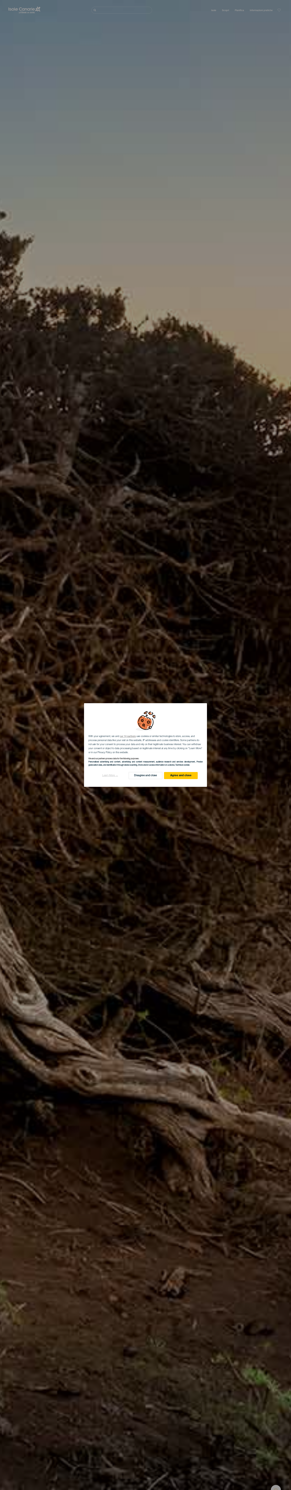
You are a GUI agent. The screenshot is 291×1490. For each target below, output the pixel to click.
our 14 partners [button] (128, 736)
